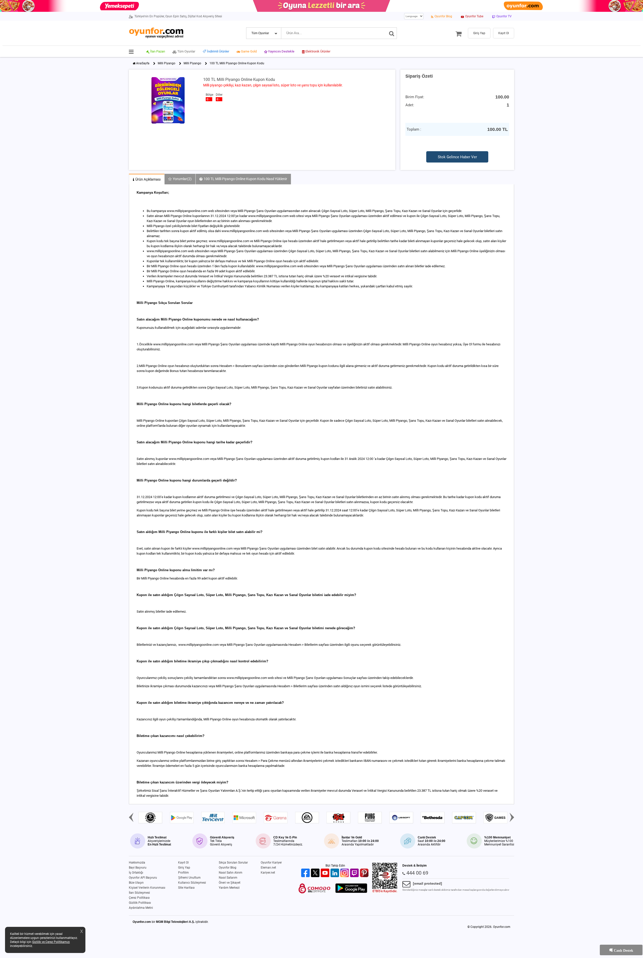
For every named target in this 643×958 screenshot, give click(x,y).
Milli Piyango (166, 63)
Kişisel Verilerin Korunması (147, 887)
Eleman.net (268, 867)
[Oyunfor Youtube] (326, 873)
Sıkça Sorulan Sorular (233, 862)
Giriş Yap (184, 867)
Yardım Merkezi (229, 887)
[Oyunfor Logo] (156, 33)
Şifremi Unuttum (189, 877)
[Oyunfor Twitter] (316, 873)
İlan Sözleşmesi (139, 892)
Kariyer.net (268, 872)
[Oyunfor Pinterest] (365, 873)
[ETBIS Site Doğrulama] (384, 892)
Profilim (183, 872)
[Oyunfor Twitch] (355, 873)
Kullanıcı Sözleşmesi (192, 882)
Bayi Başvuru (137, 867)
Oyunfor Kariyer (271, 862)
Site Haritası (186, 887)
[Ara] (392, 33)
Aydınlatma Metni (141, 908)
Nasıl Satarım (228, 877)
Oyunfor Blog (227, 867)
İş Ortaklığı (136, 872)
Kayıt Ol (183, 862)
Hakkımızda (137, 862)
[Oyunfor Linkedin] (335, 873)
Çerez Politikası (139, 897)
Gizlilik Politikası (140, 902)
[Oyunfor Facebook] (306, 873)
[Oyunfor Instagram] (345, 873)
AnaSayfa (142, 63)
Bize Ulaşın (136, 882)
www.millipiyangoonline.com (247, 678)
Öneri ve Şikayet (229, 882)
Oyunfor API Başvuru (143, 877)
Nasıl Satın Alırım (230, 872)
